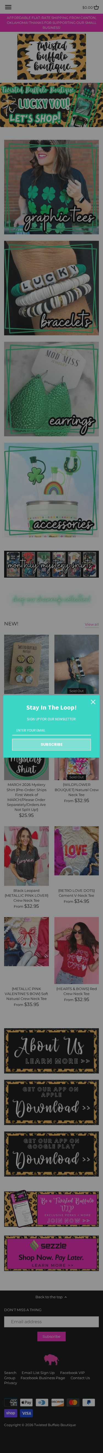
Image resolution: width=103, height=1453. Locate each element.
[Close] (93, 702)
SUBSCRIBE (52, 744)
